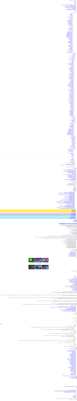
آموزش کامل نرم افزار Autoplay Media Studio (62, 203)
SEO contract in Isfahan (72, 192)
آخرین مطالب (74, 186)
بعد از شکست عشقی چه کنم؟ (73, 172)
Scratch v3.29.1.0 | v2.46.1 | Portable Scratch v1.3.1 (70, 193)
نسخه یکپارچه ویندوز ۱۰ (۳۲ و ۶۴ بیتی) (72, 8)
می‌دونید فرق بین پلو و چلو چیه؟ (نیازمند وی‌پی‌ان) (71, 170)
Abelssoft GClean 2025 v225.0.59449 (72, 309)
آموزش (74, 209)
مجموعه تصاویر (74, 189)
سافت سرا (75, 392)
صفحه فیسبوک (74, 396)
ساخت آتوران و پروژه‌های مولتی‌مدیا (60, 202)
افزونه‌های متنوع (73, 247)
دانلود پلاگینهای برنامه (75, 284)
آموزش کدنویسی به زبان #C (69, 204)
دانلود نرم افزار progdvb (73, 253)
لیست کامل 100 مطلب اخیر (63, 208)
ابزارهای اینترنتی (73, 226)
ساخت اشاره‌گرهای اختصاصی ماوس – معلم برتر (71, 390)
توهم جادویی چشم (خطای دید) (73, 177)
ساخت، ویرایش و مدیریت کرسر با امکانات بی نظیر (60, 390)
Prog (72, 230)
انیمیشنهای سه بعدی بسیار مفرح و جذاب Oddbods (71, 9)
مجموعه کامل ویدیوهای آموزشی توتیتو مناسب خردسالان (70, 6)
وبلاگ (75, 2)
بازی (75, 187)
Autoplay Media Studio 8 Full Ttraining (71, 203)
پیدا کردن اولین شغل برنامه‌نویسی (68, 391)
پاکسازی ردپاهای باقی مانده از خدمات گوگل (64, 309)
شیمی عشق (74, 178)
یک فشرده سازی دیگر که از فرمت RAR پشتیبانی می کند (56, 297)
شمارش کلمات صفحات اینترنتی (68, 308)
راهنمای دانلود (75, 290)
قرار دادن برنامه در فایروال (74, 289)
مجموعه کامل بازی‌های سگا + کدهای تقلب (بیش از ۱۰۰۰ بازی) (69, 5)
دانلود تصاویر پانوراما (74, 180)
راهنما (75, 276)
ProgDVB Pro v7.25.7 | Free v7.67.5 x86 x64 (68, 223)
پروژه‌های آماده (74, 188)
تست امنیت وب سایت (63, 310)
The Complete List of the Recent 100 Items (70, 208)
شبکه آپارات (74, 397)
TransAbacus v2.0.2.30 (73, 308)
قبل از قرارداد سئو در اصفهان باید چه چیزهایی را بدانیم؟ (70, 169)
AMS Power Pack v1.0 (72, 201)
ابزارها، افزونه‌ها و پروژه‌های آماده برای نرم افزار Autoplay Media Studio (63, 201)
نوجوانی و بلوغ (74, 173)
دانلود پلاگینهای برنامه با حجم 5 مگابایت (73, 281)
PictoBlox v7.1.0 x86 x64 (72, 194)
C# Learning (73, 204)
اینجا (72, 305)
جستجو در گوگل (72, 162)
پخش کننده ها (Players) (69, 226)
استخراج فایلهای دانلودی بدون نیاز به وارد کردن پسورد (70, 7)
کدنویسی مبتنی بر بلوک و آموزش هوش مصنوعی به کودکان (64, 194)
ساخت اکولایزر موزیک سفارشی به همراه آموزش (68, 311)
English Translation (75, 288)
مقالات (75, 190)
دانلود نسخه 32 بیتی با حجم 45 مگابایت (73, 280)
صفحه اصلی (74, 1)
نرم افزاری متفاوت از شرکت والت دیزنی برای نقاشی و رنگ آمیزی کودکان (68, 4)
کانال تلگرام (74, 395)
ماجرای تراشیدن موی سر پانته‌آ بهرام (72, 176)
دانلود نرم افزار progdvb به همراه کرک (72, 254)
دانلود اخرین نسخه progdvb (73, 252)
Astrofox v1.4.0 (74, 311)
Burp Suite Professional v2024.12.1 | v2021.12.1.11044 (70, 310)
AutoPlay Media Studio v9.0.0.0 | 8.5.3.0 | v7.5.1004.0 (69, 202)
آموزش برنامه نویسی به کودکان (61, 193)
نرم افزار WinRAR (64, 297)
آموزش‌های (73, 214)
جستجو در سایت (72, 161)
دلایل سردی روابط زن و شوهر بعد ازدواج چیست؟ (71, 174)
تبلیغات (75, 3)
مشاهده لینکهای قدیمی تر (73, 181)
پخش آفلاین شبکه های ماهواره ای (72, 256)
